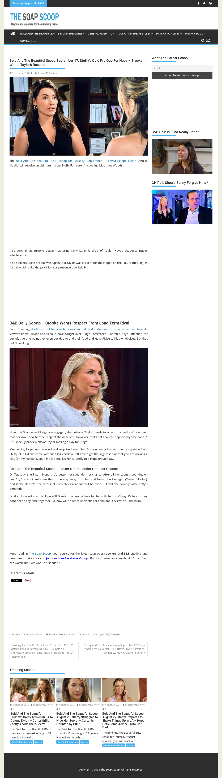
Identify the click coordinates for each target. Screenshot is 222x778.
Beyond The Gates (70, 33)
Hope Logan (98, 634)
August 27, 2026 (67, 704)
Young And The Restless (134, 33)
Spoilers (40, 634)
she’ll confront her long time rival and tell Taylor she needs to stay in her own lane (87, 329)
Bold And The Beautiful (23, 634)
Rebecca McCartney (47, 73)
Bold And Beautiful (58, 634)
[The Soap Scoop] (13, 33)
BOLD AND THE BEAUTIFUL (36, 33)
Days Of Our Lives (168, 33)
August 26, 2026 (113, 704)
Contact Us (28, 40)
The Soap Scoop (40, 553)
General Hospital (100, 33)
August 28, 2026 (21, 704)
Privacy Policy (195, 33)
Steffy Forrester (112, 634)
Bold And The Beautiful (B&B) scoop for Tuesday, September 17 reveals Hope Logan (76, 161)
